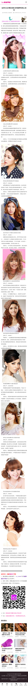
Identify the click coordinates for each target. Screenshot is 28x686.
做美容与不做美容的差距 (20, 665)
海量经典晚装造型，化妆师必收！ (20, 649)
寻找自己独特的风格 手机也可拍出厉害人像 (20, 634)
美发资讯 (10, 12)
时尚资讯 (6, 12)
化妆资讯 (3, 636)
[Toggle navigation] (26, 2)
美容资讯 (3, 667)
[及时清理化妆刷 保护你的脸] (7, 643)
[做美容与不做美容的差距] (21, 659)
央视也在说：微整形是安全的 (7, 665)
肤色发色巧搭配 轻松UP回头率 (13, 613)
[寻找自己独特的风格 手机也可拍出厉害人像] (21, 627)
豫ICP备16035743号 (13, 675)
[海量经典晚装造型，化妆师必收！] (21, 643)
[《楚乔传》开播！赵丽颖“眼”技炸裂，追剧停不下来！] (7, 627)
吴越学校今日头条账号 (21, 678)
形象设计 (11, 574)
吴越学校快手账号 (12, 678)
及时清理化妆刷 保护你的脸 (7, 649)
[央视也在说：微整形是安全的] (7, 659)
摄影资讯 (17, 636)
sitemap (7, 675)
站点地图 (3, 675)
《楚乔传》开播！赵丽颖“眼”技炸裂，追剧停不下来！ (7, 634)
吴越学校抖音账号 (4, 678)
